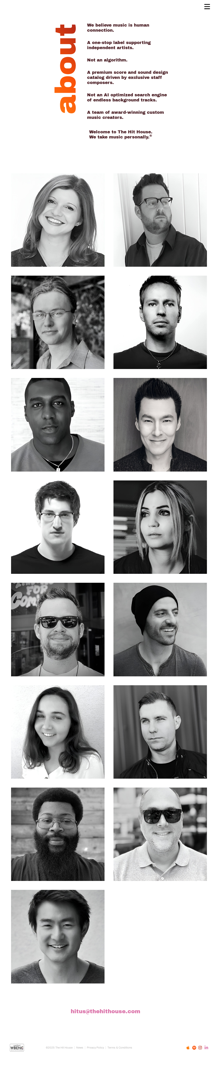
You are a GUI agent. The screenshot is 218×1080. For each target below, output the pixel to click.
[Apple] (188, 1048)
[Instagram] (200, 1048)
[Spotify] (194, 1048)
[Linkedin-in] (206, 1048)
